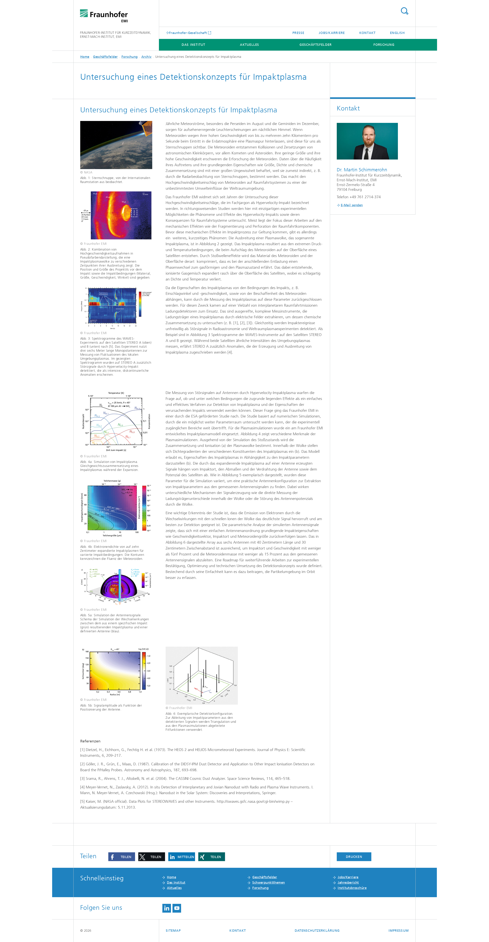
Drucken (354, 857)
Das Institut (193, 45)
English (397, 33)
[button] (121, 856)
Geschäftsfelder (316, 45)
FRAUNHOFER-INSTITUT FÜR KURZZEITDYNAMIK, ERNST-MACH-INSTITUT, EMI (115, 35)
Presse (298, 33)
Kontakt (367, 33)
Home (84, 57)
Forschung (383, 45)
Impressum (399, 930)
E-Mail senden (352, 205)
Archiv (146, 57)
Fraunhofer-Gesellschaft (188, 32)
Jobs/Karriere (332, 33)
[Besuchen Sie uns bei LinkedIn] (166, 908)
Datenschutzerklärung (317, 930)
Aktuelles (249, 45)
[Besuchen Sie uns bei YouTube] (176, 908)
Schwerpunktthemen (268, 882)
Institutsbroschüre (352, 888)
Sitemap (173, 930)
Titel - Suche (404, 11)
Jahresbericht (348, 882)
